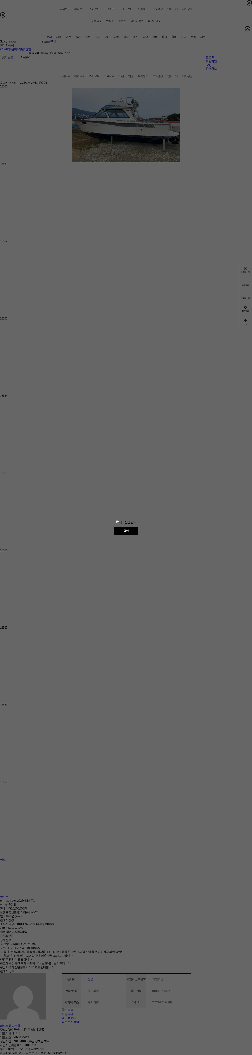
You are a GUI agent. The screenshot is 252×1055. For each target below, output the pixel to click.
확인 (126, 530)
